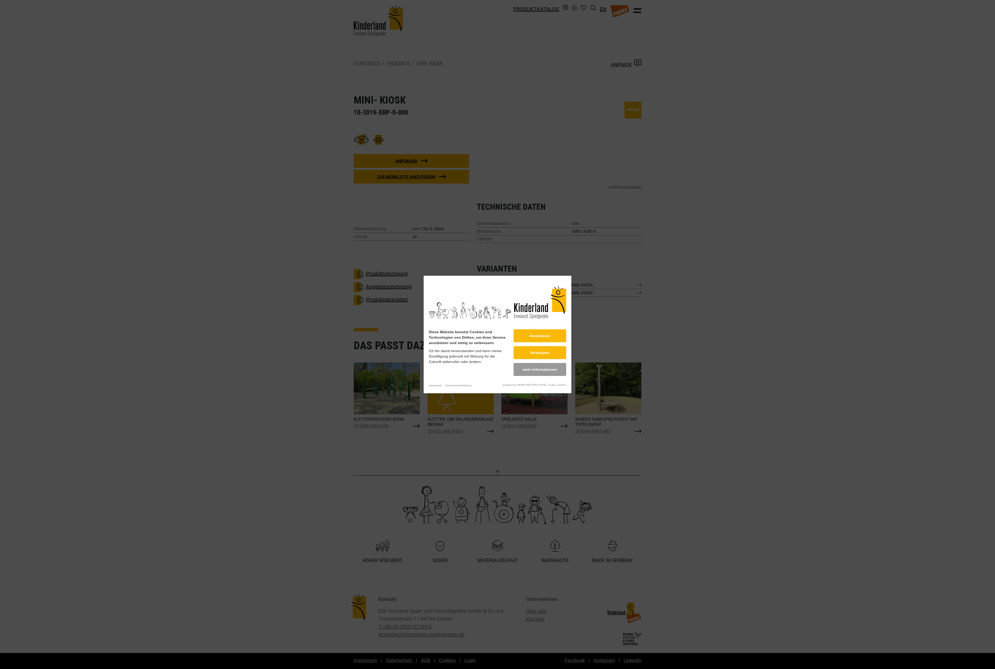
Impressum (435, 385)
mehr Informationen (539, 369)
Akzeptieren (539, 336)
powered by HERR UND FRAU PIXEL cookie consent (534, 384)
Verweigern (540, 353)
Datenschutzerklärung (458, 385)
